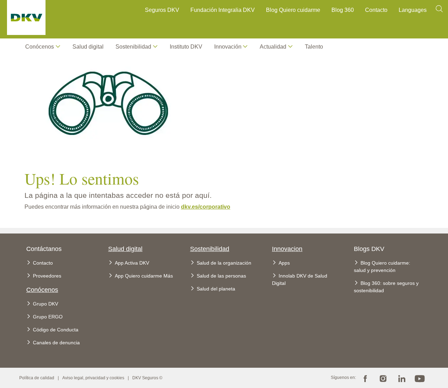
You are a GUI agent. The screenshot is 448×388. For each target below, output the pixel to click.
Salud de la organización (224, 263)
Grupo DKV (45, 304)
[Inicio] (26, 19)
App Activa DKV (132, 263)
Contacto (376, 10)
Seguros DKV (162, 10)
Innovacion (287, 248)
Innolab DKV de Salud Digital (299, 279)
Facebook (365, 378)
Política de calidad (36, 377)
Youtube (419, 378)
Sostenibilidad (209, 248)
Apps (284, 263)
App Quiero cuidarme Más (144, 276)
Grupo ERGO (48, 316)
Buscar (439, 11)
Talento (314, 47)
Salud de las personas (221, 276)
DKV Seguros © (147, 377)
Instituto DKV (186, 47)
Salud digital (88, 47)
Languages (413, 10)
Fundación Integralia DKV (222, 10)
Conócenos (39, 47)
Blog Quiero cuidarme (293, 10)
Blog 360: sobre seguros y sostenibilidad (386, 286)
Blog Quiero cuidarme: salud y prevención (382, 266)
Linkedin (401, 378)
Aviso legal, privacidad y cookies (93, 377)
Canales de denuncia (56, 342)
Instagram (383, 378)
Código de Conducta (55, 329)
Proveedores (47, 276)
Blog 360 (342, 10)
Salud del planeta (216, 289)
